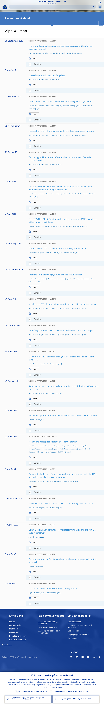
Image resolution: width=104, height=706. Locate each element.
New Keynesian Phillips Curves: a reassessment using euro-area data (61, 504)
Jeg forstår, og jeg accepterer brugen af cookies (28, 699)
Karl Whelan (49, 446)
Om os (12, 622)
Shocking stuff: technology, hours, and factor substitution (55, 275)
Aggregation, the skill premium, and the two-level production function (61, 131)
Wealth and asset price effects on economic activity (53, 442)
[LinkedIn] (76, 657)
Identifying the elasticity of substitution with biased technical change (61, 331)
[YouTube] (88, 657)
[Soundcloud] (93, 657)
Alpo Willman (71, 53)
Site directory (8, 645)
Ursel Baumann (68, 106)
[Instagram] (82, 657)
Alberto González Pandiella (72, 194)
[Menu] (100, 7)
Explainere (13, 629)
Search (93, 6)
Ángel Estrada (33, 593)
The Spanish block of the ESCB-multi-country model (53, 589)
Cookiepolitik (73, 631)
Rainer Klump (33, 252)
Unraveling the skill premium (42, 76)
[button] (99, 2)
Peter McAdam (54, 53)
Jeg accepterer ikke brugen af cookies (76, 699)
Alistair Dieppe (50, 106)
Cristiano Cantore (34, 279)
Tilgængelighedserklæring (79, 634)
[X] (71, 657)
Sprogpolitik (73, 638)
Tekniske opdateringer (47, 627)
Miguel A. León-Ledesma (71, 135)
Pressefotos (14, 632)
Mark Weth (61, 452)
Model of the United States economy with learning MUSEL (56, 102)
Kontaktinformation (17, 636)
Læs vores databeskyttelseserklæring (32, 691)
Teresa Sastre (47, 449)
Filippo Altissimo (67, 446)
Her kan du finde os (17, 640)
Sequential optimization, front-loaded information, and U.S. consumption (63, 416)
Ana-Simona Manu (35, 53)
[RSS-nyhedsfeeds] (99, 657)
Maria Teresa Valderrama (68, 449)
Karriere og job (15, 625)
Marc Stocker (45, 452)
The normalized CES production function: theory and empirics (57, 249)
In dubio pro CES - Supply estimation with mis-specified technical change (62, 304)
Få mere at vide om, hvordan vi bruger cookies (71, 691)
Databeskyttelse (74, 622)
